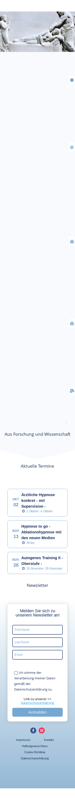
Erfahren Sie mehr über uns (35, 402)
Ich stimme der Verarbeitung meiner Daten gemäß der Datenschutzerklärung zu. (34, 680)
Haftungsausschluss (35, 746)
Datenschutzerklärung (35, 758)
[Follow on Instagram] (41, 730)
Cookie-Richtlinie (34, 752)
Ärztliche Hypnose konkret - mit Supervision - (38, 500)
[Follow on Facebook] (33, 730)
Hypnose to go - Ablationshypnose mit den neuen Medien (41, 532)
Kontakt (49, 739)
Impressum (23, 739)
